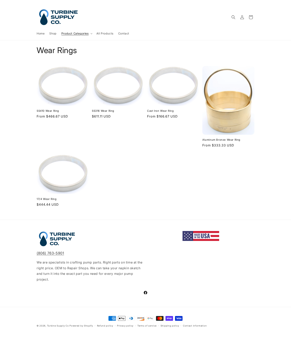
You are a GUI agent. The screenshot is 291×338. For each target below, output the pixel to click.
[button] (76, 33)
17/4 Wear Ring (46, 199)
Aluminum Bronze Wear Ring (221, 139)
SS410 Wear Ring (48, 110)
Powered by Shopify (81, 325)
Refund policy (105, 325)
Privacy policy (125, 325)
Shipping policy (170, 325)
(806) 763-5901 (50, 253)
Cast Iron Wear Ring (160, 110)
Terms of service (147, 325)
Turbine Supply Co (58, 325)
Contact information (195, 325)
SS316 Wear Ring (103, 110)
